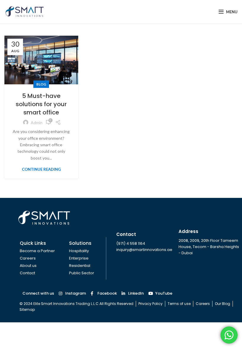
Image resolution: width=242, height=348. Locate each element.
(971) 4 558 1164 (130, 243)
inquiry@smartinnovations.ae (144, 249)
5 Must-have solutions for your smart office (41, 104)
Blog (41, 84)
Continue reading (41, 169)
